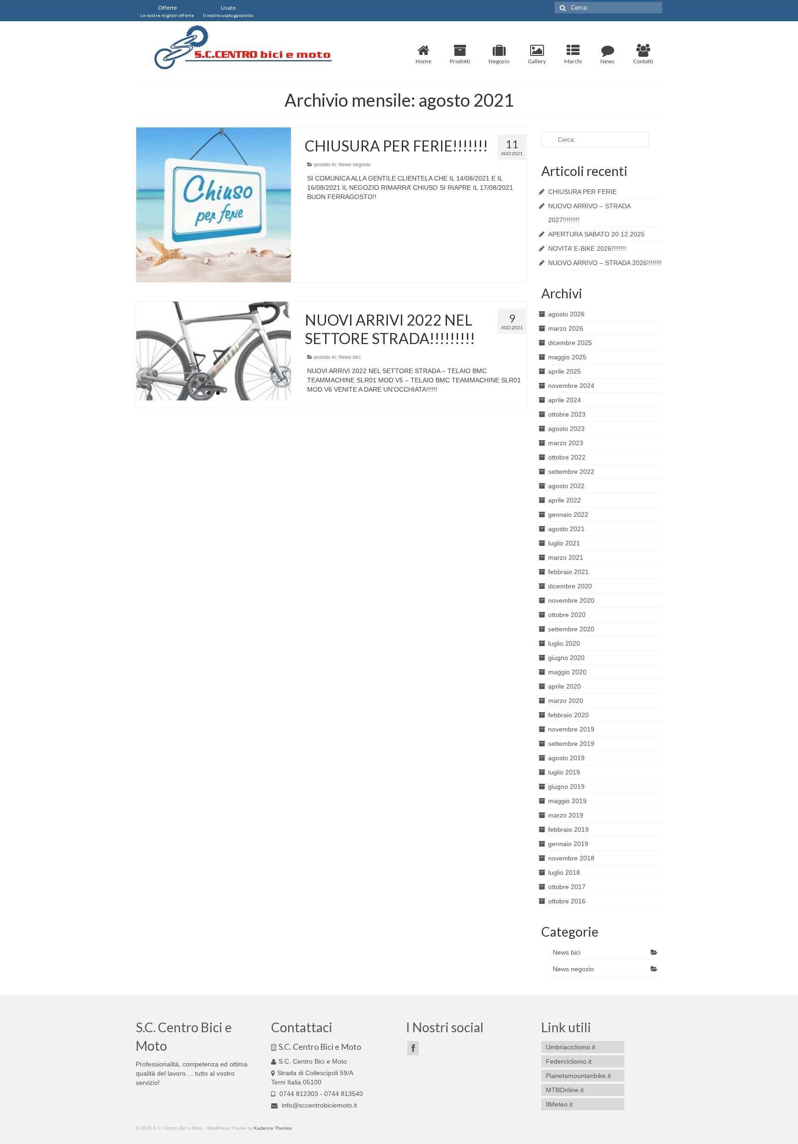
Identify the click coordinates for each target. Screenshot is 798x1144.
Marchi (573, 61)
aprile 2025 (564, 371)
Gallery (537, 61)
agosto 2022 (566, 486)
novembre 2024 (571, 385)
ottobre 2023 (567, 414)
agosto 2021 (566, 529)
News (607, 61)
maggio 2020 (567, 672)
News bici (349, 357)
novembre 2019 (571, 729)
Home (423, 61)
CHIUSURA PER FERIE (582, 191)
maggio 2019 (567, 801)
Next (299, 351)
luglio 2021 (564, 543)
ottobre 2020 (567, 614)
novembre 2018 (571, 858)
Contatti (643, 61)
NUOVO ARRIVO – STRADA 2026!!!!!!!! (605, 262)
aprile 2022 (564, 500)
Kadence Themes (273, 1128)
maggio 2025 (567, 357)
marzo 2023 (565, 443)
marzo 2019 (565, 815)
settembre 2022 (571, 471)
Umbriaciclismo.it (570, 1047)
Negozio (499, 61)
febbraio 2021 (568, 571)
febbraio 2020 (568, 715)
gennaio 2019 (568, 843)
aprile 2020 (564, 686)
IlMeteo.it (559, 1104)
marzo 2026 (565, 328)
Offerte (167, 11)
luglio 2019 (564, 772)
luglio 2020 (564, 643)
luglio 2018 (564, 872)
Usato (228, 11)
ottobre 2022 (567, 457)
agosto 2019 (566, 758)
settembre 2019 (571, 743)
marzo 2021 (565, 557)
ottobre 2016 (567, 901)
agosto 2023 (566, 428)
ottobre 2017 (567, 886)
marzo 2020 (565, 700)
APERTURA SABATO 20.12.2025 (596, 234)
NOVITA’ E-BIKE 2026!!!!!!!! (587, 248)
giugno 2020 (566, 657)
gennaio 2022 (568, 514)
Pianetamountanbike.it (578, 1075)
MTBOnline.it (565, 1090)
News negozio (354, 164)
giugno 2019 (566, 786)
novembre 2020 (571, 600)
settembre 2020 (571, 629)
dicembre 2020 (570, 586)
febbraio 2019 (568, 829)
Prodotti (460, 61)
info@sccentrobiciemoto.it (318, 1105)
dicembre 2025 (570, 342)
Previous (128, 351)
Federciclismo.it (569, 1061)
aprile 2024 (564, 400)
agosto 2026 (566, 314)
